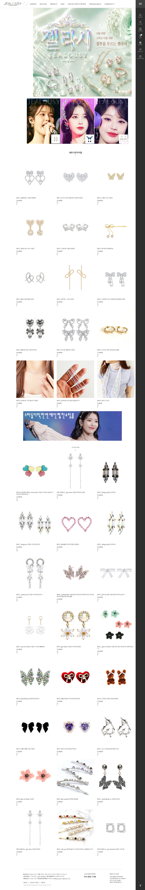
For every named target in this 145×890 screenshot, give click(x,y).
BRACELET (54, 4)
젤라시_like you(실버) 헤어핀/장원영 (67, 799)
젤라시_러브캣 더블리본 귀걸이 (66, 350)
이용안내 (25, 882)
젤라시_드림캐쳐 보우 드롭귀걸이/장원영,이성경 (111, 299)
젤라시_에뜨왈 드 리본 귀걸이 (65, 299)
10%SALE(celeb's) (95, 4)
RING (62, 4)
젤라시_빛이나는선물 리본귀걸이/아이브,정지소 (111, 594)
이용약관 (43, 882)
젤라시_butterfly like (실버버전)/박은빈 (27, 699)
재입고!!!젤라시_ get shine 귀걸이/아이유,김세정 (71, 492)
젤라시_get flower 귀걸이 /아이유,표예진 (69, 646)
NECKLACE (43, 4)
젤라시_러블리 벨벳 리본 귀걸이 (25, 749)
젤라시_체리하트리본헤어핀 (105, 248)
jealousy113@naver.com (63, 879)
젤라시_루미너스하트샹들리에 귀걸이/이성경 (70, 198)
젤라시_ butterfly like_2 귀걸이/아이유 (108, 799)
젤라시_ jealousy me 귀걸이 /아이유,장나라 (29, 594)
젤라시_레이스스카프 (103, 400)
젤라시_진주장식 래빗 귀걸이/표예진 (107, 699)
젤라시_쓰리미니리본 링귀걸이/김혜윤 (108, 350)
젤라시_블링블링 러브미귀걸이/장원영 (68, 544)
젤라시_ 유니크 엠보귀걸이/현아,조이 (108, 749)
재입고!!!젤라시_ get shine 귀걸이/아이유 (28, 849)
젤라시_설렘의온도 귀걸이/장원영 (26, 198)
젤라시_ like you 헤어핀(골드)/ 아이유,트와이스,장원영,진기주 (75, 849)
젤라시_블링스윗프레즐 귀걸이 (25, 299)
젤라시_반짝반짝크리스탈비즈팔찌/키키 (68, 400)
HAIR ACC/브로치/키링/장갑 (77, 4)
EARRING (33, 4)
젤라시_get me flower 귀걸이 (25, 799)
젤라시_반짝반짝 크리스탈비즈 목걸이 (27, 400)
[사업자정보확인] (41, 876)
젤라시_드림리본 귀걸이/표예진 (66, 248)
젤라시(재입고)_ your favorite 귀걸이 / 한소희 (110, 849)
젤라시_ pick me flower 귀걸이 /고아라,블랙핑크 (30, 646)
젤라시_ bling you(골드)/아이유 (106, 492)
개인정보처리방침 (34, 882)
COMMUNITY (109, 4)
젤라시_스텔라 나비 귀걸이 (105, 198)
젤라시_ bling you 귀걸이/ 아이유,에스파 (28, 544)
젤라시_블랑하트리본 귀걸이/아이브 (26, 350)
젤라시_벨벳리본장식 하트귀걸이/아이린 (68, 699)
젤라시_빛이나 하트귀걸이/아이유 (66, 749)
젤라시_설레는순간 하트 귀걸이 (25, 248)
